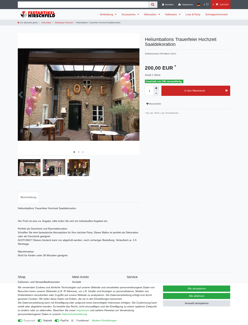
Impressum (82, 310)
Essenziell (29, 320)
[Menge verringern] (156, 93)
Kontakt (76, 281)
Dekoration (150, 14)
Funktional (83, 320)
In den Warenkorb (194, 90)
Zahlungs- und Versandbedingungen (39, 281)
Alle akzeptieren (197, 288)
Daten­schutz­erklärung (74, 314)
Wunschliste (155, 104)
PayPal (64, 320)
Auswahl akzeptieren (197, 303)
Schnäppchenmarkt (216, 14)
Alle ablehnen (196, 295)
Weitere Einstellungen (104, 320)
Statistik (47, 320)
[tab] (28, 197)
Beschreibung (28, 197)
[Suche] (152, 4)
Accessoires (129, 14)
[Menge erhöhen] (156, 88)
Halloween (171, 14)
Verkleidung (107, 14)
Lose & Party (193, 14)
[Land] (198, 4)
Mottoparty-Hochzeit (63, 22)
